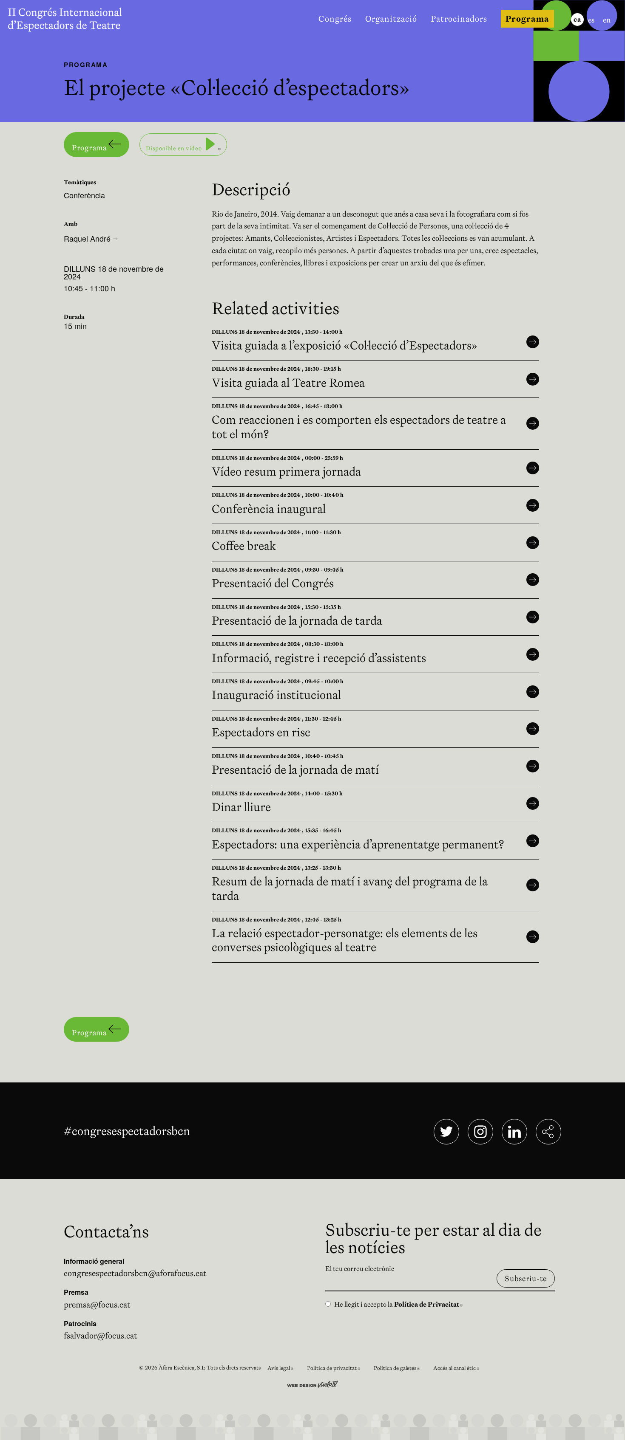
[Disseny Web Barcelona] (312, 1383)
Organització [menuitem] (391, 19)
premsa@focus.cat (97, 1304)
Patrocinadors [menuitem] (459, 19)
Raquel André (87, 238)
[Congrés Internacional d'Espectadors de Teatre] (71, 18)
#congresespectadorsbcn (128, 1131)
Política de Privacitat (428, 1304)
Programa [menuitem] (527, 19)
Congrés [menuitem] (335, 19)
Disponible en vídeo (186, 144)
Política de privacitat (337, 1369)
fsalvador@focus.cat (100, 1335)
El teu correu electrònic (359, 1268)
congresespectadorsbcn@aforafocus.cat (135, 1273)
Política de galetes (400, 1369)
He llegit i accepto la (398, 1304)
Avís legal (283, 1369)
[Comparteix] (548, 1131)
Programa (90, 147)
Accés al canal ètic (459, 1369)
